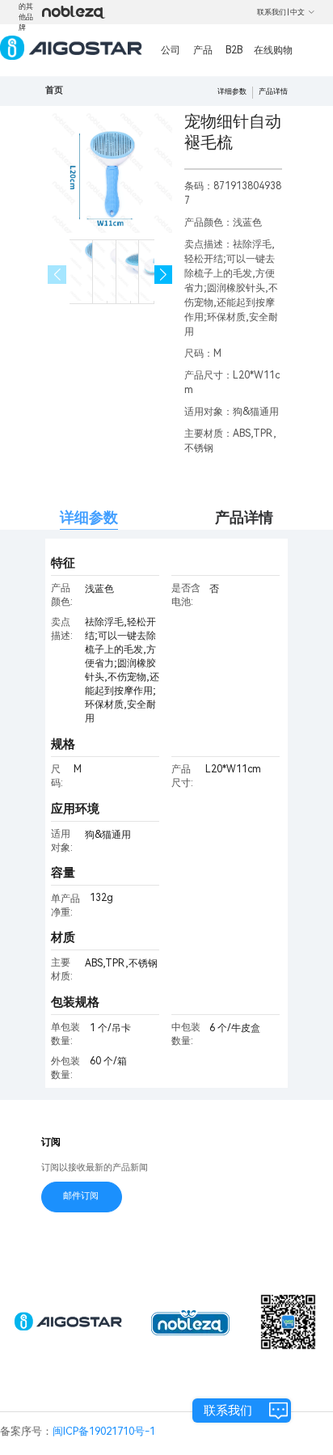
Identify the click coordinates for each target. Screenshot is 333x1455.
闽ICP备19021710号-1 (104, 1431)
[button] (163, 274)
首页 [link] (54, 90)
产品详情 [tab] (244, 517)
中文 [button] (297, 12)
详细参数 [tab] (89, 517)
